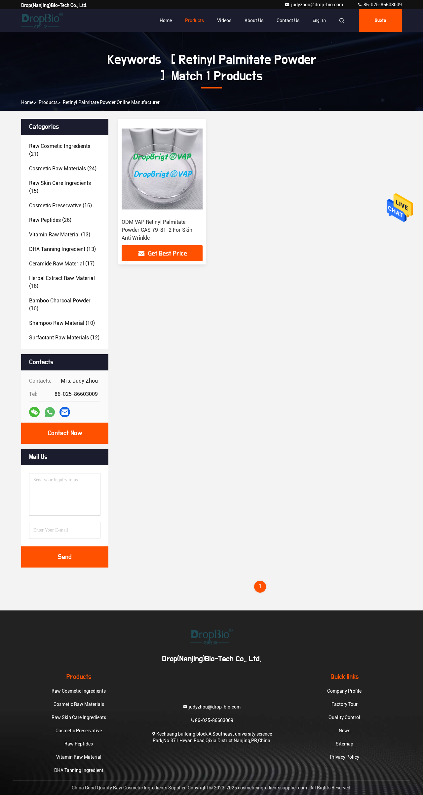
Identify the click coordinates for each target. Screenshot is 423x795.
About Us (254, 20)
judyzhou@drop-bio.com (317, 4)
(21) (59, 150)
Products (194, 20)
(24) (62, 168)
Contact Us (288, 20)
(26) (50, 220)
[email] (64, 412)
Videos (224, 20)
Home (166, 20)
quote (380, 20)
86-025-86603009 (382, 4)
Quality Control (344, 717)
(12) (64, 337)
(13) (59, 234)
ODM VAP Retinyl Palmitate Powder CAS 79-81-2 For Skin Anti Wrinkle (157, 230)
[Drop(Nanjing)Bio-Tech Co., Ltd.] (42, 20)
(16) (60, 205)
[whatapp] (50, 412)
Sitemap (344, 743)
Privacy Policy (344, 757)
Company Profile (344, 691)
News (344, 730)
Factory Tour (344, 704)
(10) (60, 304)
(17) (62, 263)
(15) (60, 187)
